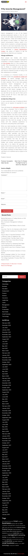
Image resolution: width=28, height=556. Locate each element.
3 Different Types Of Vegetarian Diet (11, 236)
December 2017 (6, 438)
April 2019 (5, 401)
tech (23, 543)
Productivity (5, 309)
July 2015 (4, 505)
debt (3, 527)
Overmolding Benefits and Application (11, 245)
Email (3, 198)
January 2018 (6, 436)
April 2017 (5, 457)
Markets (4, 307)
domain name (7, 527)
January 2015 (6, 514)
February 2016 (6, 489)
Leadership (5, 300)
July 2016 (4, 477)
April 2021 (5, 348)
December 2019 (6, 383)
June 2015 (5, 507)
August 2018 (5, 420)
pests (3, 541)
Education (5, 288)
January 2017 (6, 463)
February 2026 (6, 323)
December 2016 (6, 466)
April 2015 (5, 512)
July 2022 (5, 327)
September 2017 (6, 445)
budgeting (20, 521)
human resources (17, 531)
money (4, 537)
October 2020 (6, 362)
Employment (5, 291)
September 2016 (6, 473)
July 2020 (5, 367)
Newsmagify (21, 553)
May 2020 (5, 371)
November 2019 (6, 385)
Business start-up (15, 523)
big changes (6, 63)
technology (5, 545)
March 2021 (5, 350)
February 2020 (6, 378)
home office (10, 531)
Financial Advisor (16, 529)
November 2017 (6, 440)
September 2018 (6, 417)
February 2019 (6, 406)
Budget (16, 521)
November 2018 (6, 413)
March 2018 (5, 431)
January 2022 (6, 330)
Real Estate (5, 311)
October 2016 (6, 470)
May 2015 (4, 510)
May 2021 (4, 346)
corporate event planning (20, 525)
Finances (9, 529)
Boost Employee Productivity (7, 521)
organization (9, 539)
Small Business (6, 314)
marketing (21, 535)
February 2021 (6, 353)
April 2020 (5, 373)
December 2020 (6, 357)
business (6, 523)
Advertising (5, 284)
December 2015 (6, 493)
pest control (21, 539)
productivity (8, 541)
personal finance (15, 539)
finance (4, 529)
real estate (14, 541)
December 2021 (6, 332)
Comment (4, 175)
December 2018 (6, 410)
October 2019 (6, 387)
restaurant (20, 541)
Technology (5, 316)
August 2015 (5, 503)
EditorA (16, 11)
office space (9, 537)
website (17, 545)
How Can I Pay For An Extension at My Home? (14, 229)
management (13, 535)
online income (18, 537)
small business (8, 543)
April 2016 (5, 484)
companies (4, 525)
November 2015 (6, 496)
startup (16, 543)
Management (5, 305)
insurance (4, 533)
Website (3, 204)
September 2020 (6, 364)
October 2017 (6, 443)
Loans (3, 302)
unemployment (12, 545)
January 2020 (6, 380)
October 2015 (5, 498)
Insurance (5, 298)
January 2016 (6, 491)
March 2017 (5, 459)
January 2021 (6, 355)
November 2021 (6, 334)
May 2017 (4, 454)
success (20, 543)
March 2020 (5, 376)
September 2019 (6, 390)
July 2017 (4, 450)
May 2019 (4, 399)
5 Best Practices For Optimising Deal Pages (12, 243)
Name (3, 193)
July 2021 (4, 341)
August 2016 (5, 475)
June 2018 (5, 424)
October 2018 (6, 415)
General (8, 157)
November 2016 (6, 468)
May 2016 (4, 482)
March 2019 (5, 403)
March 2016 (5, 487)
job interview (9, 533)
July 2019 (4, 394)
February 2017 (6, 461)
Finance (4, 293)
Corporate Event (11, 525)
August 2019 (5, 392)
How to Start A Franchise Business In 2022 (13, 234)
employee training (21, 527)
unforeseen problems (18, 107)
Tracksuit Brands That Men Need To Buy (12, 238)
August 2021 (5, 339)
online (13, 537)
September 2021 (6, 337)
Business (4, 286)
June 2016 (5, 480)
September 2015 (6, 500)
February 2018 (6, 433)
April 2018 (5, 429)
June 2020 (5, 369)
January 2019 (6, 408)
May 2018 (4, 427)
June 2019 (5, 397)
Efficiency (12, 527)
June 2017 (5, 452)
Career (21, 523)
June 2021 (5, 343)
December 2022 (6, 325)
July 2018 (4, 422)
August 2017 (5, 447)
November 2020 (6, 360)
